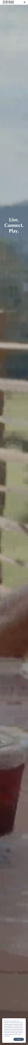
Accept (18, 1039)
